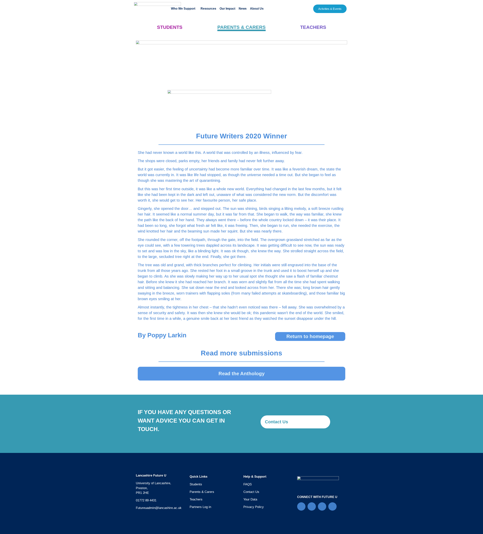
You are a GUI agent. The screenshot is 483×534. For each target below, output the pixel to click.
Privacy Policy (253, 507)
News (243, 8)
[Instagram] (332, 506)
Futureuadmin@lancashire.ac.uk (159, 508)
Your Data (250, 499)
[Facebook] (301, 506)
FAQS (247, 484)
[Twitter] (312, 506)
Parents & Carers (202, 492)
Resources (208, 8)
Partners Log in (200, 507)
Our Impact (227, 8)
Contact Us (251, 492)
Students (196, 484)
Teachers (196, 499)
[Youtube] (322, 506)
